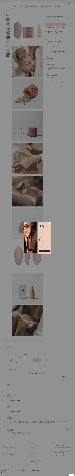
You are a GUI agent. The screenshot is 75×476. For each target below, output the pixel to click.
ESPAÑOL (42, 240)
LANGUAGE (41, 237)
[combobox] (71, 475)
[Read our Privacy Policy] (49, 248)
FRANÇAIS (42, 242)
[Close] (50, 223)
